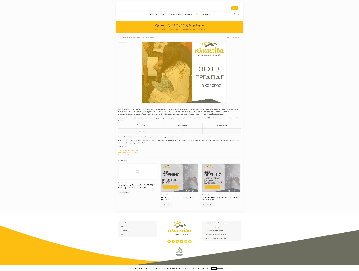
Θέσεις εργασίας (174, 29)
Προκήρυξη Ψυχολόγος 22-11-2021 (128, 150)
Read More (220, 268)
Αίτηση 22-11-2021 (124, 155)
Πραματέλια (124, 230)
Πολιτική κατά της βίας (212, 227)
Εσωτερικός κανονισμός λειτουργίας (216, 238)
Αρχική (156, 29)
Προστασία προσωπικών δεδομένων (216, 223)
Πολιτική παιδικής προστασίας (214, 230)
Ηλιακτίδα (124, 223)
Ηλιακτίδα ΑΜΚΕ (134, 37)
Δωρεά (235, 8)
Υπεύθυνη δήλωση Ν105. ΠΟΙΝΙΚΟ (128, 152)
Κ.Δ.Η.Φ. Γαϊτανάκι (126, 227)
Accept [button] (214, 268)
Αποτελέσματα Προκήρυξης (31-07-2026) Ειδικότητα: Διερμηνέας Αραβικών (136, 186)
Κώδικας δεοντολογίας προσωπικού (216, 234)
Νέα (163, 29)
